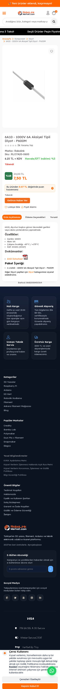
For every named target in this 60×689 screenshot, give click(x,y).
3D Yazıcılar (10, 382)
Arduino (8, 390)
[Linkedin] (40, 598)
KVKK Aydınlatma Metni (15, 460)
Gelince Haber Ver (17, 200)
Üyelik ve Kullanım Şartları (17, 498)
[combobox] (30, 21)
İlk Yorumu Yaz (25, 145)
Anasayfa (6, 39)
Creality (7, 425)
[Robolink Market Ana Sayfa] (30, 528)
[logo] (26, 13)
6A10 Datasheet (15, 259)
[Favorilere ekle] (51, 51)
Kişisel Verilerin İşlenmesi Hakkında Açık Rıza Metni (28, 464)
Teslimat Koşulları (12, 490)
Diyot (31, 39)
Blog (6, 410)
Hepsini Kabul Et (30, 686)
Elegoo (7, 445)
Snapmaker (10, 441)
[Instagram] (32, 598)
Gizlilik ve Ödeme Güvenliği (17, 510)
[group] (30, 86)
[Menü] (4, 13)
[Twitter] (15, 598)
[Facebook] (7, 598)
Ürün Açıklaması (12, 217)
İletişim (7, 514)
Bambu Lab (10, 429)
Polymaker (9, 433)
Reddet (13, 666)
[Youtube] (23, 598)
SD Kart (8, 394)
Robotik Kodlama (13, 398)
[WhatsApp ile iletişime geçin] (51, 670)
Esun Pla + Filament (14, 437)
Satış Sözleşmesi (12, 502)
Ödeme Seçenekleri (35, 217)
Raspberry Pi (10, 386)
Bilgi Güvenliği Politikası (15, 475)
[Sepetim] (54, 13)
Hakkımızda (10, 494)
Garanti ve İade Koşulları (16, 506)
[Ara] (54, 22)
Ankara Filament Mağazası (17, 406)
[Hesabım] (48, 13)
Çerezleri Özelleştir (30, 679)
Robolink (19, 150)
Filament (8, 402)
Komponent (20, 39)
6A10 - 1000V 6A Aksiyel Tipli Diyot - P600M (26, 41)
